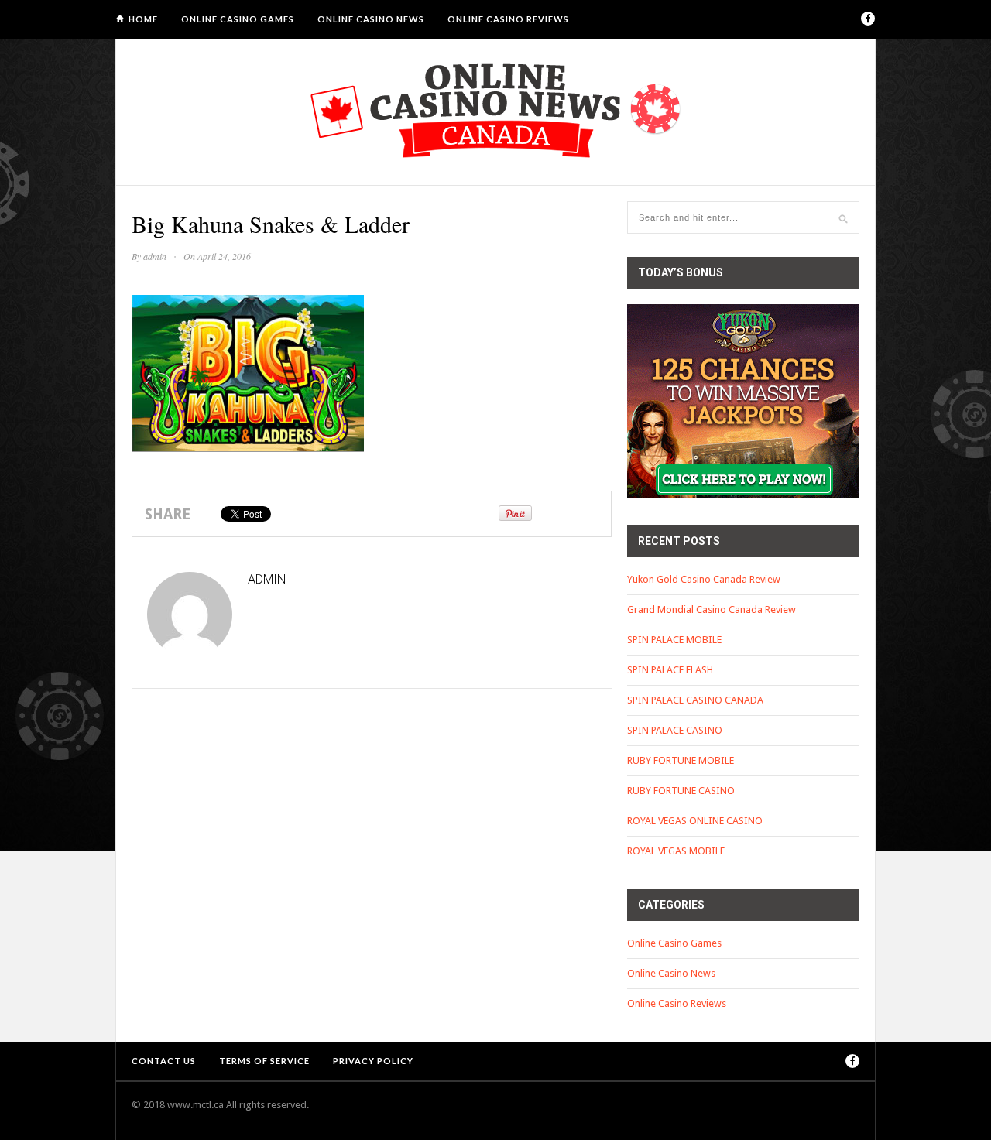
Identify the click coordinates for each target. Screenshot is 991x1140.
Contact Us (164, 1061)
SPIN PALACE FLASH (670, 670)
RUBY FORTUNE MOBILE (680, 760)
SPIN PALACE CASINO (674, 730)
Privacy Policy (373, 1061)
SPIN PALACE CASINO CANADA (695, 700)
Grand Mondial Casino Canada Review (711, 609)
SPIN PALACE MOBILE (674, 639)
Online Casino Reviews (508, 19)
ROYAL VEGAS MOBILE (676, 851)
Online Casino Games (237, 19)
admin (154, 256)
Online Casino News (370, 19)
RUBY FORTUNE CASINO (681, 790)
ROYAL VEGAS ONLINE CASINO (695, 821)
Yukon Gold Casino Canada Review (703, 579)
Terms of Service (264, 1061)
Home (143, 19)
